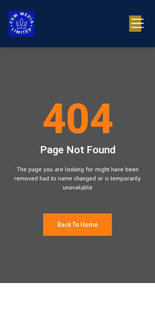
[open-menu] (135, 23)
